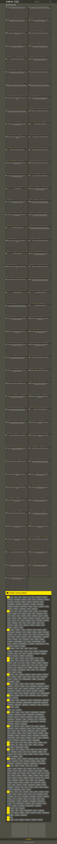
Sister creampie (31, 784)
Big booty (9, 627)
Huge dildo (10, 693)
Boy (8, 615)
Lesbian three (42, 721)
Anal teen (44, 597)
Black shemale (17, 368)
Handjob (16, 683)
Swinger (9, 768)
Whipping (22, 812)
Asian (16, 597)
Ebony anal (32, 658)
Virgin (31, 251)
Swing (8, 588)
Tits (29, 798)
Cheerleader (14, 536)
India (22, 695)
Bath (20, 625)
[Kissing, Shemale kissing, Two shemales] (17, 64)
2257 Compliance (26, 842)
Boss (47, 618)
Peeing (20, 754)
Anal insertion (9, 173)
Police (15, 754)
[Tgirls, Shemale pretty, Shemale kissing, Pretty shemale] (40, 77)
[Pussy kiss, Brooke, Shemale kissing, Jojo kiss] (40, 142)
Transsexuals (46, 160)
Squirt (36, 765)
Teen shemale (16, 147)
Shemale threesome (19, 95)
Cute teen (16, 646)
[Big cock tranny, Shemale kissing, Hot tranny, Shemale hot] (17, 467)
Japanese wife (45, 700)
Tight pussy (39, 803)
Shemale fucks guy (10, 368)
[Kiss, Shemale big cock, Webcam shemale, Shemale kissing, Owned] (40, 441)
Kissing (8, 69)
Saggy (20, 770)
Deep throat (37, 653)
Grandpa (19, 676)
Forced (12, 660)
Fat (25, 667)
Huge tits (15, 693)
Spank (9, 777)
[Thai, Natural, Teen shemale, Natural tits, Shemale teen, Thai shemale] (17, 142)
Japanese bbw (44, 702)
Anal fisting (17, 601)
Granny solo (45, 674)
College (9, 639)
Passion (25, 754)
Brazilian (33, 622)
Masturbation (22, 728)
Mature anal (42, 726)
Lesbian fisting (23, 723)
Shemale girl (39, 108)
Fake (15, 667)
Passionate (10, 754)
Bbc (40, 611)
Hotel (27, 686)
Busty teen (16, 627)
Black (34, 613)
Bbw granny (38, 618)
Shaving (24, 784)
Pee (8, 751)
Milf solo (19, 733)
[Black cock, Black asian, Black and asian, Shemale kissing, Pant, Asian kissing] (17, 38)
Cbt (8, 636)
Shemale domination (10, 30)
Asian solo (16, 608)
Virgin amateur (46, 251)
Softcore (31, 787)
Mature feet (29, 737)
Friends (41, 665)
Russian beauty (10, 763)
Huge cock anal (32, 212)
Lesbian (12, 712)
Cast (16, 485)
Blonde (9, 620)
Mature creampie (11, 737)
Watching (27, 812)
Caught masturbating (40, 643)
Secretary (46, 775)
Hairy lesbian (35, 690)
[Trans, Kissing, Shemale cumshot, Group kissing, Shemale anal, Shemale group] (40, 324)
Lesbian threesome (39, 714)
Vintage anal (41, 810)
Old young (41, 744)
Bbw (11, 611)
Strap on (28, 789)
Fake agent (36, 667)
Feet (31, 660)
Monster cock (15, 740)
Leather (24, 719)
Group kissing (47, 329)
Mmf (9, 730)
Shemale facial (16, 549)
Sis (42, 777)
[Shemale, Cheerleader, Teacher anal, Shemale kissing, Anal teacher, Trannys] (17, 531)
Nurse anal (44, 381)
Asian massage (40, 604)
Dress (16, 653)
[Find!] (50, 1)
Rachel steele (13, 758)
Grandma (14, 676)
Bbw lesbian (10, 625)
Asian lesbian (34, 608)
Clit (24, 641)
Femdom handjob (21, 669)
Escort (41, 658)
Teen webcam (32, 796)
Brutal (9, 618)
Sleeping (22, 765)
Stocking (15, 782)
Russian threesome (33, 763)
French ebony (23, 368)
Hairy (12, 683)
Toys (39, 121)
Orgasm (12, 744)
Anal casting (10, 599)
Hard (23, 690)
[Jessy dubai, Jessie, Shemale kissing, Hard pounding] (40, 363)
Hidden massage (45, 688)
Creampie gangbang (18, 641)
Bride (43, 622)
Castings (12, 485)
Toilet (30, 794)
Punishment (42, 754)
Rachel (21, 761)
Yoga (16, 819)
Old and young (10, 747)
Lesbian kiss (9, 355)
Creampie (17, 629)
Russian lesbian (42, 763)
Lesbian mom (42, 712)
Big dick (16, 625)
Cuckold (12, 629)
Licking (36, 716)
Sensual (20, 777)
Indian (12, 695)
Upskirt (12, 808)
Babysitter (25, 618)
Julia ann (30, 700)
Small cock (19, 784)
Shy (43, 773)
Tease (43, 798)
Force (23, 662)
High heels (26, 693)
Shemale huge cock (47, 212)
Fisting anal (45, 662)
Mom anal (39, 728)
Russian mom (15, 761)
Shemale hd (39, 173)
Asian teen (47, 599)
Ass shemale (48, 277)
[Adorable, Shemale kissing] (17, 259)
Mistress (13, 730)
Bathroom (34, 615)
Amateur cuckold (23, 606)
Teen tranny (9, 212)
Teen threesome (20, 803)
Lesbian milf (22, 716)
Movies (34, 737)
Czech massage (11, 632)
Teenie (44, 803)
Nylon (17, 742)
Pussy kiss (31, 147)
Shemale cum (9, 251)
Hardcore (28, 690)
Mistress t (35, 733)
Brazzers (45, 615)
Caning (34, 634)
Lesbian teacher (31, 714)
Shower (24, 770)
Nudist (12, 742)
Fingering (30, 667)
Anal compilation (11, 604)
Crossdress (10, 641)
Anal (11, 597)
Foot (37, 665)
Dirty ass (34, 485)
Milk (8, 733)
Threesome (26, 791)
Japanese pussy (45, 704)
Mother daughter (44, 735)
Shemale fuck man (45, 394)
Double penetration (43, 651)
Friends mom (42, 669)
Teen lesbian (10, 796)
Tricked (8, 549)
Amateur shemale (16, 394)
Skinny (27, 765)
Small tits (46, 770)
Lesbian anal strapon (10, 95)
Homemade (32, 683)
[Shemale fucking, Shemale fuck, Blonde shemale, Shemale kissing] (40, 428)
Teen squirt (27, 803)
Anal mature (18, 604)
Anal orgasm (38, 597)
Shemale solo (37, 782)
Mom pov (13, 733)
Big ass (9, 613)
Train (38, 798)
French (15, 662)
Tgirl (8, 160)
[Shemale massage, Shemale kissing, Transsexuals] (40, 155)
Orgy (26, 744)
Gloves (29, 676)
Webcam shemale (43, 446)
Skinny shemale (13, 108)
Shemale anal (32, 394)
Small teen (17, 787)
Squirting (23, 773)
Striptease (32, 777)
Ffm (19, 662)
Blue (35, 549)
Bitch (18, 108)
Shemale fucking (10, 316)
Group (24, 676)
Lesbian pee (30, 719)
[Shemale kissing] (17, 194)
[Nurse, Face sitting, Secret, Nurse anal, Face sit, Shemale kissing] (40, 376)
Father (28, 665)
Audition (30, 606)
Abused (35, 606)
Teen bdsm (14, 805)
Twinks (25, 798)
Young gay (40, 819)
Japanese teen (10, 704)
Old (16, 744)
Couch (21, 355)
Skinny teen (14, 777)
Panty (47, 754)
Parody (36, 754)
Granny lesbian (43, 676)
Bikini (43, 618)
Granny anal (27, 674)
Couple (19, 634)
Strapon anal (9, 82)
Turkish (36, 791)
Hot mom (16, 686)
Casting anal (24, 636)
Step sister (34, 773)
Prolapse (40, 751)
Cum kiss (14, 251)
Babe (38, 622)
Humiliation (41, 690)
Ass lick (47, 606)
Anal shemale (19, 290)
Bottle (43, 625)
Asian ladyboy (38, 69)
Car (15, 634)
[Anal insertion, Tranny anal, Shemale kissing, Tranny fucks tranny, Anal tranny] (17, 168)
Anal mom (29, 601)
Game (38, 676)
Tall (14, 803)
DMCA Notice (32, 842)
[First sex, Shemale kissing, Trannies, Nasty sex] (17, 441)
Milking (39, 737)
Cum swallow (31, 643)
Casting (23, 629)
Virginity (31, 407)
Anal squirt (33, 604)
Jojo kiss (38, 56)
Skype (9, 780)
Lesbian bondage (42, 719)
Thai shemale (9, 56)
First (9, 669)
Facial (9, 665)
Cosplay (36, 639)
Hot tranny (22, 472)
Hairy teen (46, 686)
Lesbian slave (18, 719)
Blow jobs (43, 549)
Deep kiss (14, 134)
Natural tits (22, 147)
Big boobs (28, 620)
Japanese (12, 700)
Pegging (45, 749)
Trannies (19, 446)
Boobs (21, 627)
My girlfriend (44, 43)
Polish (9, 756)
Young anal (28, 819)
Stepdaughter (10, 787)
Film (33, 665)
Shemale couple (16, 316)
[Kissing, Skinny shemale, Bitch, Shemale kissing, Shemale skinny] (17, 103)
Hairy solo (25, 688)
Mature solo (45, 728)
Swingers (43, 768)
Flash (46, 665)
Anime (29, 599)
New (45, 742)
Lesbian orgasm (25, 721)
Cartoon (13, 636)
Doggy (26, 651)
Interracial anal (32, 695)
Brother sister (39, 613)
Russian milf (26, 763)
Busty (34, 620)
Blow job (31, 549)
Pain (28, 751)
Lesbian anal (10, 714)
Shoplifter (30, 775)
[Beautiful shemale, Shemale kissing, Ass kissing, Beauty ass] (17, 519)
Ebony (12, 658)
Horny (21, 693)
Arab (20, 597)
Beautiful (23, 615)
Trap (14, 798)
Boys (20, 622)
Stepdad (18, 775)
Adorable (8, 264)
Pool (45, 751)
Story (39, 773)
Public (27, 749)
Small (36, 770)
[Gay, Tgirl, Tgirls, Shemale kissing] (40, 298)
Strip (19, 773)
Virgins (35, 251)
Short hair (21, 782)
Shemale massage (33, 160)
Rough (9, 761)
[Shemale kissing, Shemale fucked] (17, 233)
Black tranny (36, 562)
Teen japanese (39, 794)
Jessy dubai (32, 368)
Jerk (11, 160)
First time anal (43, 667)
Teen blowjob (25, 801)
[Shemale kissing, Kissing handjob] (40, 311)
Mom (12, 726)
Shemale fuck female (18, 121)
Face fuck (19, 672)
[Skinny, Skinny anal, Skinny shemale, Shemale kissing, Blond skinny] (17, 493)
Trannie (24, 290)
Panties (19, 751)
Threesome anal (41, 801)
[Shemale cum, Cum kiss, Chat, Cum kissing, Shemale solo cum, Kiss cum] (17, 246)
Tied (19, 796)
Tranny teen (21, 212)
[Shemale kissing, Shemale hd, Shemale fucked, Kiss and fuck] (40, 168)
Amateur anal (40, 599)
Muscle (17, 737)
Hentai (26, 683)
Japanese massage (37, 700)
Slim (22, 787)
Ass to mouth (10, 601)
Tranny (46, 791)
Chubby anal (10, 646)
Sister (12, 765)
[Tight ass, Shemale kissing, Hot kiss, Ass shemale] (40, 272)
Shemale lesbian (15, 355)
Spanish (44, 784)
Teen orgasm (46, 796)
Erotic (27, 658)
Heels (20, 688)
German (33, 674)
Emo (37, 658)
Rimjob (43, 761)
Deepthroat (10, 651)
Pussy (24, 751)
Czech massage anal (23, 643)
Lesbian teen (41, 716)
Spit (36, 780)
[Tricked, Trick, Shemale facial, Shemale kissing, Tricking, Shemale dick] (17, 544)
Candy (14, 56)
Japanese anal (18, 702)
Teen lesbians (21, 805)
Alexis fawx (10, 606)
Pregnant (12, 749)
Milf (32, 726)
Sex (31, 782)
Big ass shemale (32, 264)
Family (17, 660)
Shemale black (23, 575)
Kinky (44, 459)
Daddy (26, 648)
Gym (33, 676)
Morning (17, 735)
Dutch (24, 653)
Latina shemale (15, 407)
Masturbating (45, 737)
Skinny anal (30, 770)
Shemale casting (21, 485)
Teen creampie (25, 796)
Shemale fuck (43, 199)
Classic (29, 636)
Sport (26, 787)
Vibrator (35, 810)
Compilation (29, 629)
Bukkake (14, 613)
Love (36, 719)
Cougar (9, 643)
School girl (27, 782)
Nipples (30, 742)
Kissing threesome (18, 433)
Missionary (24, 730)
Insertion (9, 697)
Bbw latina (46, 620)
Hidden (21, 683)
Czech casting (40, 634)
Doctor (31, 648)
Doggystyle (43, 653)
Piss (17, 749)
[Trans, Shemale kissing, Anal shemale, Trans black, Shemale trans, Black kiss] (17, 506)
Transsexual (9, 562)
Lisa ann (16, 716)
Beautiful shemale (21, 381)
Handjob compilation (45, 693)
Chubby (39, 629)
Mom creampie (36, 735)
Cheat (47, 643)
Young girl (21, 819)
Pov (36, 749)
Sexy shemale (15, 160)
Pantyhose (22, 749)
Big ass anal (26, 625)
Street (24, 789)
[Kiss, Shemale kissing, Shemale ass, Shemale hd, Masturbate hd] (17, 272)
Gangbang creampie (26, 679)
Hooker (38, 688)
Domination (22, 655)
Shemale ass (19, 277)
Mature (22, 726)
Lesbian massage (34, 712)
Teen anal (41, 791)
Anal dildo (23, 601)
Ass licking (16, 606)
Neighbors (24, 433)
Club (20, 639)
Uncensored (22, 808)
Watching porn (10, 815)
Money (16, 728)
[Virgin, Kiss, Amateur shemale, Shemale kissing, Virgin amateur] (17, 389)
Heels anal (40, 686)
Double (21, 651)
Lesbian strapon (18, 714)
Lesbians (27, 712)
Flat (37, 669)
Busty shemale (20, 134)
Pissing (32, 749)
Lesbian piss (17, 721)
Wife (11, 812)
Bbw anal (45, 611)
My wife (22, 737)
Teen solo (19, 794)
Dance (31, 651)
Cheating (29, 632)
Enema (16, 658)
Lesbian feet (10, 716)
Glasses (17, 681)
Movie (18, 730)
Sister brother (14, 780)
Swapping (19, 459)
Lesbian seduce (29, 716)
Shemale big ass (39, 575)
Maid (34, 728)
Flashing (23, 665)
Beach (20, 611)
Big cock (35, 121)
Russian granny (18, 763)
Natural (11, 147)
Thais (22, 225)
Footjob (42, 660)
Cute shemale (15, 212)
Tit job (39, 549)
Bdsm (16, 611)
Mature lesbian (31, 730)
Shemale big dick (39, 342)
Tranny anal (15, 173)
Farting (28, 669)
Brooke (36, 147)
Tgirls (31, 82)
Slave (34, 768)
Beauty (18, 615)
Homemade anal (11, 690)
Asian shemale (32, 69)
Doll (20, 653)
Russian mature (43, 758)
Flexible (14, 672)
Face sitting (35, 381)
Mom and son (10, 728)
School (15, 770)
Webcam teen (23, 815)
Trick (12, 549)
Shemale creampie (10, 121)
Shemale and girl (33, 108)
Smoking (29, 768)
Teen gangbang (33, 801)
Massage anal (39, 290)
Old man (21, 744)
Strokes (47, 459)
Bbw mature (15, 622)
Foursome (14, 665)
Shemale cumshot (10, 329)
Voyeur (21, 810)
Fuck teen (9, 667)
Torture (25, 794)
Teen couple (19, 798)
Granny (12, 674)
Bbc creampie (39, 620)
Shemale (31, 186)
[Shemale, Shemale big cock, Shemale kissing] (40, 181)
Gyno (9, 676)
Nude (25, 742)
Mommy (28, 728)
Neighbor (40, 742)
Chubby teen (10, 634)
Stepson (13, 775)
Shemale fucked (45, 173)
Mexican (29, 740)
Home (16, 688)
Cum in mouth (45, 632)
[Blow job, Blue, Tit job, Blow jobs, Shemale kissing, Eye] (40, 544)
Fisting (27, 660)
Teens (14, 794)
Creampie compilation (37, 636)
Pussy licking (34, 751)
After (15, 290)
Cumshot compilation (37, 641)
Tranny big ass (39, 264)
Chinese (44, 629)
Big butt (38, 625)
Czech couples (25, 639)
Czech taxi (25, 634)
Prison (20, 756)
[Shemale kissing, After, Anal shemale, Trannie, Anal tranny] (17, 285)
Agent (42, 601)
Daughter (12, 648)
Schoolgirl (36, 775)
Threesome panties (29, 805)
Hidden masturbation (40, 683)
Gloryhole (39, 674)
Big (18, 620)
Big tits (29, 613)
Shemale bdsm (17, 30)
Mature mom (23, 740)
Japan (17, 700)
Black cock (9, 43)
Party (40, 749)
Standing (46, 787)
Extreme (21, 658)
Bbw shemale (32, 342)
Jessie (36, 368)
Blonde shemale (45, 433)
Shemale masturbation (20, 56)
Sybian (32, 780)
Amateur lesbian (26, 604)
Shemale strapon (46, 225)
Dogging (16, 651)
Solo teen (37, 777)
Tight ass (31, 277)
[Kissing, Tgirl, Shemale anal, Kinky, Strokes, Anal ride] (40, 454)
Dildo (35, 648)
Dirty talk (35, 651)
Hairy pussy (18, 690)
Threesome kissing (33, 95)
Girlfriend (31, 523)
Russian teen (31, 758)
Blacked (19, 618)
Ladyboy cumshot (46, 69)
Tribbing (9, 798)
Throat (33, 803)
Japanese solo (33, 704)
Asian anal (24, 599)
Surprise (47, 773)
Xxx (11, 817)
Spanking (20, 768)
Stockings (14, 773)
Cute (30, 634)
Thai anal (12, 225)
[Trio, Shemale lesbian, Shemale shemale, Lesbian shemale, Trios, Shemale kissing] (40, 493)
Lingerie (24, 714)
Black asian (14, 43)
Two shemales (20, 69)
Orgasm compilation (19, 747)
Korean (12, 707)
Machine (29, 733)
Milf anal (37, 730)
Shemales (8, 575)
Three (9, 805)
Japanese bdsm (25, 704)
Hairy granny (10, 688)
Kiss (8, 277)
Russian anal (27, 761)
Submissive (38, 784)
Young (12, 819)
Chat (18, 251)
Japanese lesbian (11, 702)
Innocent (39, 695)
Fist (19, 665)
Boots (45, 613)
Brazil (24, 622)
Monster (29, 735)
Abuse (29, 608)
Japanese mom (23, 700)
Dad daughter (29, 653)
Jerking (39, 704)
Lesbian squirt (10, 723)
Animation (10, 608)
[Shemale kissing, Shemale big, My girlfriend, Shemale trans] (40, 38)
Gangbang (21, 674)
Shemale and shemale (15, 575)
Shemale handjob (39, 225)
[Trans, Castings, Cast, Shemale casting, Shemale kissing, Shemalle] (17, 480)
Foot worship (20, 667)
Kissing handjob (39, 316)
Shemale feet (32, 225)
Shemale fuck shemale (33, 30)
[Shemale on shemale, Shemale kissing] (40, 415)
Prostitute (30, 754)
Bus (19, 613)
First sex (8, 446)
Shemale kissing (24, 30)
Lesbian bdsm (10, 721)
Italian (26, 695)
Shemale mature (24, 329)
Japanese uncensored (27, 702)
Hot (30, 485)
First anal (39, 662)
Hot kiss (42, 277)
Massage (27, 726)
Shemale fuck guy (38, 523)
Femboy (27, 662)
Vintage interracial (28, 810)
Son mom (47, 777)
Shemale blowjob (37, 199)
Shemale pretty (36, 82)
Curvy (32, 639)
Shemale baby (16, 342)
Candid (18, 636)
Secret (40, 381)
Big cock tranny (9, 472)
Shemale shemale (16, 82)
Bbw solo (14, 618)
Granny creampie (41, 679)
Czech (35, 629)
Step (9, 775)
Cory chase (23, 646)
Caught (39, 632)
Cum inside (15, 639)
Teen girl (9, 803)
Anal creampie (17, 599)
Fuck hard (14, 186)
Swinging (24, 588)
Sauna (28, 773)
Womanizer (22, 82)
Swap (9, 773)
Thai (8, 147)
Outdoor (35, 744)
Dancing (9, 655)
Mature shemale (17, 329)
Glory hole (10, 679)
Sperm (13, 784)
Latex (22, 712)
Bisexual (13, 615)
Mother (36, 726)
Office (30, 744)
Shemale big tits (41, 30)
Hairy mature (32, 688)
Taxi (34, 794)
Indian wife (15, 697)
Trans (31, 121)
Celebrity (34, 632)
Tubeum (9, 2)
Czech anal (15, 643)
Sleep (32, 765)
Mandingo (41, 733)
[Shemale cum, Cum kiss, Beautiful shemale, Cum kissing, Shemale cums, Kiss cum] (17, 376)
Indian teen (45, 695)
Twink (46, 794)
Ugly (16, 808)
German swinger (11, 681)
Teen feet (39, 796)
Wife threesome (46, 812)
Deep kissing (9, 134)
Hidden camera (33, 686)
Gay (31, 303)
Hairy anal (22, 686)
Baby (29, 622)
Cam (44, 641)
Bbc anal (22, 620)
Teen (12, 791)
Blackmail (23, 613)
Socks (41, 787)
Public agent (14, 751)
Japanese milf (17, 704)
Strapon (14, 768)
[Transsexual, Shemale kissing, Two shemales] (17, 557)
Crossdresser (18, 632)
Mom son (17, 726)
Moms (24, 733)
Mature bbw (23, 735)
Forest (9, 672)
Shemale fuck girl (33, 238)
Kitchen (9, 709)
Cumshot (47, 634)
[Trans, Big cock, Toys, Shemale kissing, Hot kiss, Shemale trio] (40, 116)
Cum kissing (23, 251)
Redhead (33, 761)
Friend (33, 669)
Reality (38, 761)
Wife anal (17, 815)
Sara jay (36, 787)
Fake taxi (9, 662)
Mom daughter (10, 735)
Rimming (24, 758)
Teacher (9, 794)
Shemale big (39, 43)
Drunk (18, 648)
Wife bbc (38, 812)
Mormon (9, 740)
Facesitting (37, 660)
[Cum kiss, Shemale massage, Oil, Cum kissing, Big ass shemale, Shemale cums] (40, 531)
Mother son (43, 730)
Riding (37, 758)
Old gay (26, 747)
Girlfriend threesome (41, 95)
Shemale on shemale (33, 420)
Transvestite (9, 407)
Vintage (12, 810)
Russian (19, 758)
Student (26, 780)
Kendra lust (19, 709)
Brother (29, 615)
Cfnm (24, 632)
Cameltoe (42, 639)
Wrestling (33, 812)
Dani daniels (15, 655)
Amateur (24, 597)
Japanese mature (37, 702)
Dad (22, 648)
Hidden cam (10, 686)
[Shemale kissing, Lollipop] (17, 298)
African (34, 599)
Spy (38, 768)
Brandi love (31, 618)
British (31, 611)
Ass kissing (22, 342)
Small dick (10, 789)
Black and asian (20, 43)
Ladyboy (17, 712)
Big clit (14, 620)
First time (33, 662)
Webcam (16, 812)
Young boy (34, 819)
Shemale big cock (37, 186)
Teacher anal (19, 536)
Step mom (10, 770)
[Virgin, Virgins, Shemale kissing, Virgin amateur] (40, 246)
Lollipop (15, 303)
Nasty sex (24, 446)
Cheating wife (45, 636)
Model (46, 733)
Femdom (22, 660)
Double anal (10, 653)
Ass (29, 597)
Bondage (25, 611)
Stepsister (24, 775)
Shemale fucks (43, 56)
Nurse (31, 381)
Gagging (34, 679)
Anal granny (41, 606)
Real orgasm (9, 186)
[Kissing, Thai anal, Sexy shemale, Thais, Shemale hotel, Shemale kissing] (17, 220)
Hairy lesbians (32, 693)
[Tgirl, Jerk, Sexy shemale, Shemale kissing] (17, 155)
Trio (15, 796)
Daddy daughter (29, 655)
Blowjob (35, 611)
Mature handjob (36, 740)
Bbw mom (32, 625)
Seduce (41, 775)
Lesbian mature (11, 719)
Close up (28, 641)
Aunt (33, 597)
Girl (20, 679)
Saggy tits (26, 777)
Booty (9, 622)
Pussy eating (14, 756)
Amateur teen (35, 601)
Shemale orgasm (20, 186)
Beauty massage (46, 290)
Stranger (43, 782)
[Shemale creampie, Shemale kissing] (40, 129)
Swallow (40, 770)
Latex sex (17, 723)
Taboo (16, 791)
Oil (42, 536)
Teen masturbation (11, 801)
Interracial (17, 695)
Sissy (25, 768)
